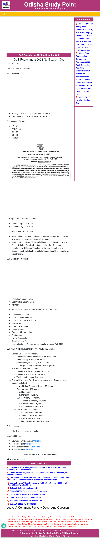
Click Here (37, 440)
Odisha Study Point (50, 4)
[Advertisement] (39, 35)
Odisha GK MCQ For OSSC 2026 (23, 504)
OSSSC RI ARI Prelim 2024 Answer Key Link (28, 494)
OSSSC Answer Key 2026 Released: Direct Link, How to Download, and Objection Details (38, 473)
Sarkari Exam (84, 530)
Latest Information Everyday (50, 8)
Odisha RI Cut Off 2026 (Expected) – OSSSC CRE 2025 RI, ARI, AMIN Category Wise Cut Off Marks (36, 468)
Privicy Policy (55, 536)
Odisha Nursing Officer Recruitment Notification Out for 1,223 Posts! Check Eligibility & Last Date (37, 484)
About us (34, 536)
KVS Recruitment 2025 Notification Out (26, 500)
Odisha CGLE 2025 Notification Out (24, 488)
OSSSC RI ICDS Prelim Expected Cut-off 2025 (28, 491)
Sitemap (66, 536)
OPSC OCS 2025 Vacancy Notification (25, 497)
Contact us (44, 536)
